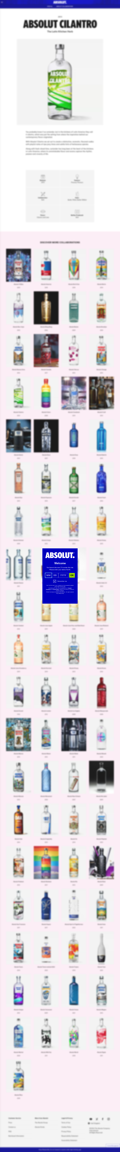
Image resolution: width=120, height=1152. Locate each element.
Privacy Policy (56, 589)
